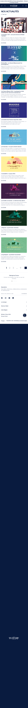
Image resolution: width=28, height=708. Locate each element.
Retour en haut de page (22, 320)
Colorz (6, 316)
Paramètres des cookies (12, 320)
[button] (26, 6)
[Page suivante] (26, 268)
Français (3, 320)
